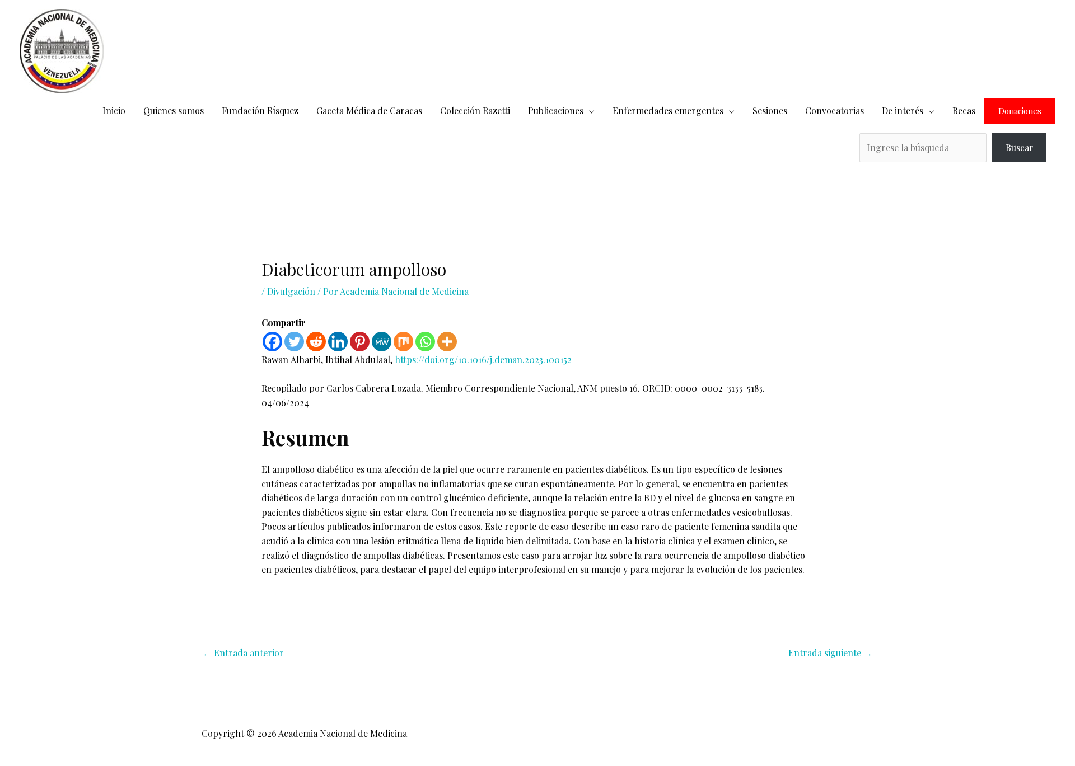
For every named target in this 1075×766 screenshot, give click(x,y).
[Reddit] (316, 341)
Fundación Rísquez (260, 110)
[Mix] (403, 341)
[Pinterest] (360, 341)
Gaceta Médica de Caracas (369, 110)
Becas (963, 110)
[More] (447, 341)
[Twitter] (294, 341)
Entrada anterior (243, 653)
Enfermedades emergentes (668, 110)
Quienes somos (173, 110)
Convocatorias (834, 110)
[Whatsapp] (425, 341)
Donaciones (1019, 111)
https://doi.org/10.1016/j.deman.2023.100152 (483, 359)
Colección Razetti (475, 110)
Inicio (113, 110)
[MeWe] (381, 341)
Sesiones (769, 110)
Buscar (1020, 147)
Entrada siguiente (830, 653)
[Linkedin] (338, 341)
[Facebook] (272, 341)
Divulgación (291, 291)
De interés (902, 110)
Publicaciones (555, 110)
